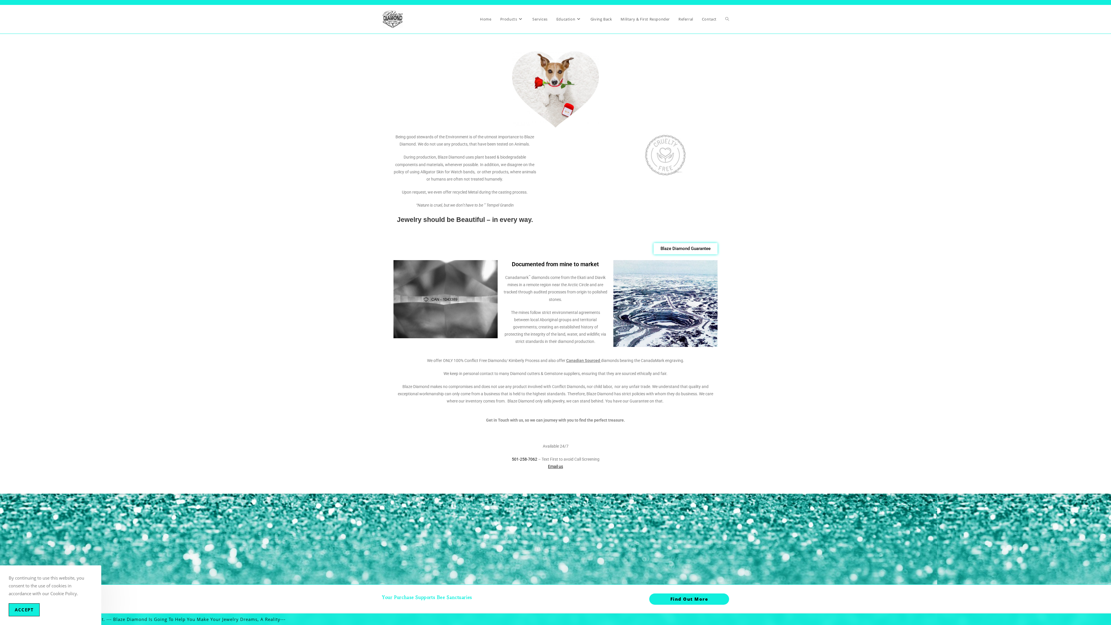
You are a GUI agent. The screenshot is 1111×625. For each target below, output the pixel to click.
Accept (24, 610)
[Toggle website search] (727, 19)
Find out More (689, 599)
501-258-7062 (525, 459)
